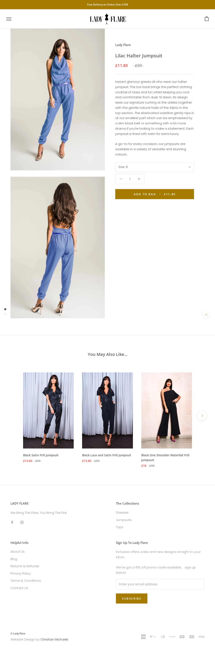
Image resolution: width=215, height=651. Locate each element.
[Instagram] (22, 522)
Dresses (122, 512)
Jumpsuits (124, 520)
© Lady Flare (17, 633)
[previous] (13, 415)
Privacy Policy (20, 573)
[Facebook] (12, 522)
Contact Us (19, 588)
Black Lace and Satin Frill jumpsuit (106, 455)
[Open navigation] (8, 19)
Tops (119, 527)
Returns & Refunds (24, 566)
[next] (202, 415)
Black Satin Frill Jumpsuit (41, 455)
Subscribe (131, 598)
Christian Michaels (54, 639)
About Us (17, 551)
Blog (13, 559)
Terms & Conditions (25, 580)
